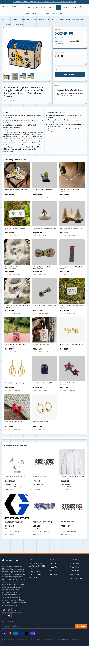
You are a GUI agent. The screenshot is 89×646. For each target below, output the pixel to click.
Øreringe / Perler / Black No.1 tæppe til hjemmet (16, 306)
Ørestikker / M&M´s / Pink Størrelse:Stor (68, 383)
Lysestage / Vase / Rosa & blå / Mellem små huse (72, 267)
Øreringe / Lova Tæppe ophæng (14, 383)
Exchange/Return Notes (55, 112)
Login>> (11, 489)
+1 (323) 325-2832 (35, 572)
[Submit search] (58, 7)
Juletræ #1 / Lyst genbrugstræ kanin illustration (71, 229)
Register (74, 7)
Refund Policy (74, 563)
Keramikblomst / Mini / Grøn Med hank (44, 305)
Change (80, 90)
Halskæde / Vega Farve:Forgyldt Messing (69, 190)
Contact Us (53, 567)
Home (27, 13)
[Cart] (81, 7)
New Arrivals (51, 13)
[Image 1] (7, 76)
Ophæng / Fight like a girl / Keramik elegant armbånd (43, 267)
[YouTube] (14, 610)
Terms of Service (75, 571)
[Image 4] (31, 76)
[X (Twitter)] (4, 615)
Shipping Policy (75, 574)
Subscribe (81, 626)
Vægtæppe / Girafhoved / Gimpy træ (16, 189)
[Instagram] (9, 610)
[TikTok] (20, 610)
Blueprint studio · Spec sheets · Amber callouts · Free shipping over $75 (44, 2)
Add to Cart (69, 75)
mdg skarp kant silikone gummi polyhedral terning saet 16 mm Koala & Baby (44, 522)
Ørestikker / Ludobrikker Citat (13, 421)
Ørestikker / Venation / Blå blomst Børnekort (15, 229)
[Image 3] (23, 76)
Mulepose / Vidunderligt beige (41, 344)
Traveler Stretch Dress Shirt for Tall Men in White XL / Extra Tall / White (72, 477)
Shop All (35, 13)
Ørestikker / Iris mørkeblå (40, 421)
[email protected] (54, 126)
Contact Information (77, 578)
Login (66, 7)
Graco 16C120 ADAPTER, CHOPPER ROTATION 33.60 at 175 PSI (15, 522)
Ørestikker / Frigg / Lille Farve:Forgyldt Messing (71, 345)
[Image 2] (15, 76)
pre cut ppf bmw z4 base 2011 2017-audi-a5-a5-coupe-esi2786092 (16, 477)
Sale (62, 13)
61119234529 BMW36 (67, 521)
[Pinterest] (9, 615)
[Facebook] (4, 610)
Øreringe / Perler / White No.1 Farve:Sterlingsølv (13, 267)
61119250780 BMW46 (39, 476)
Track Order (53, 574)
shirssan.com (9, 7)
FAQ (50, 571)
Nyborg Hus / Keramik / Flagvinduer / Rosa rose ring (16, 345)
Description (7, 112)
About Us (52, 563)
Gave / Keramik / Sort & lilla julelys (43, 383)
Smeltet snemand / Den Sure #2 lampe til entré (44, 229)
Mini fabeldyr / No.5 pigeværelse (42, 189)
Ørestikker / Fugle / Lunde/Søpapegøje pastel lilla (71, 306)
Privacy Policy (74, 567)
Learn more (59, 43)
